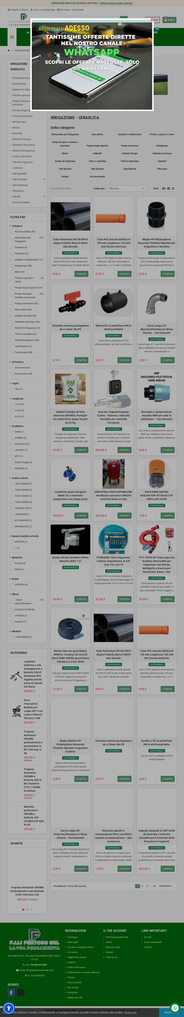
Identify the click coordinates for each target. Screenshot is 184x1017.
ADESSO (77, 28)
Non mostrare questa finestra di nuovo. (61, 106)
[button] (9, 1008)
